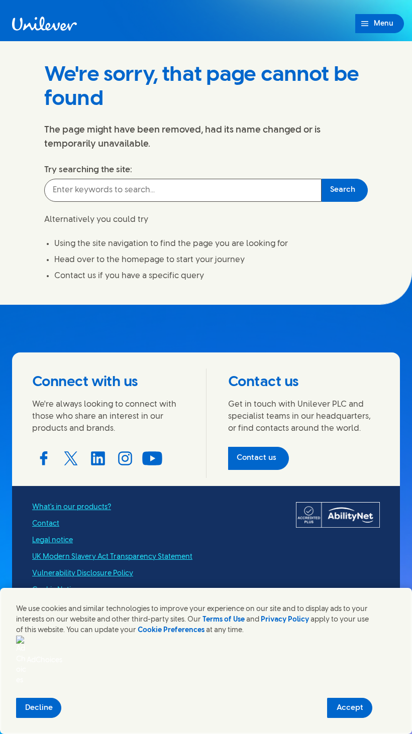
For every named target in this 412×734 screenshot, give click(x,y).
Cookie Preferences (171, 630)
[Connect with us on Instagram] (125, 458)
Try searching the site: (88, 169)
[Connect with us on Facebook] (43, 458)
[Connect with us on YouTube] (152, 458)
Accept (350, 708)
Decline (39, 708)
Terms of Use (223, 620)
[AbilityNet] (338, 515)
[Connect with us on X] (70, 458)
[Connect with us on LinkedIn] (98, 458)
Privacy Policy (285, 620)
